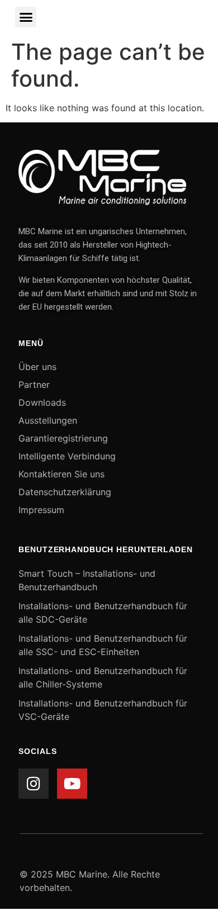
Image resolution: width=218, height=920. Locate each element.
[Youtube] (72, 784)
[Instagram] (33, 784)
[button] (25, 17)
